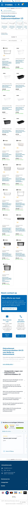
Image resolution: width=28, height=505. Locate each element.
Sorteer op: (4, 40)
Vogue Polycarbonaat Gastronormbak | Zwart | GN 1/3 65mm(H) (20, 131)
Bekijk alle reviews (6, 431)
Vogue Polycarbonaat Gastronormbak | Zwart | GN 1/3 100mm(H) (20, 86)
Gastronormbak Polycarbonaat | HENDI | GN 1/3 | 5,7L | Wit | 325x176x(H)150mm (6, 179)
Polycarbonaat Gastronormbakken (8, 11)
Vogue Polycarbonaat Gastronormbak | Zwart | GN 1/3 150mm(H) (7, 131)
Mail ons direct (7, 335)
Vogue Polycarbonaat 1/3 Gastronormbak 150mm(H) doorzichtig (7, 86)
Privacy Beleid (19, 503)
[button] (22, 4)
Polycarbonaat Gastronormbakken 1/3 (9, 13)
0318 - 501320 (20, 336)
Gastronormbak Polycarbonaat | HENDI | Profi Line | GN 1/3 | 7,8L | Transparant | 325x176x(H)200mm (20, 204)
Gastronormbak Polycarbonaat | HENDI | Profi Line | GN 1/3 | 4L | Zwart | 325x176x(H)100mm (7, 255)
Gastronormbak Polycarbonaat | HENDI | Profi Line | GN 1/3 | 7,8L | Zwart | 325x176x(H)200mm (6, 279)
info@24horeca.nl (7, 1)
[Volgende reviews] (25, 431)
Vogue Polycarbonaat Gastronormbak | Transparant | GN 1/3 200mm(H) (20, 62)
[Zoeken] (15, 4)
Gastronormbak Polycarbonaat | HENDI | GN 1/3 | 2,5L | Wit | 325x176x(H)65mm (6, 155)
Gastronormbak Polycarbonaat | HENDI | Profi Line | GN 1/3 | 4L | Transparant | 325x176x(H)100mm (6, 204)
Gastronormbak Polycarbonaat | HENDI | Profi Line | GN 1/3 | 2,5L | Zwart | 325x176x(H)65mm (20, 229)
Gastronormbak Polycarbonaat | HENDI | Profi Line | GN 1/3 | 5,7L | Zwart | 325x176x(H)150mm (21, 255)
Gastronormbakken (8, 10)
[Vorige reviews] (22, 431)
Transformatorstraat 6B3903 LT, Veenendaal (9, 473)
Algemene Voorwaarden (11, 503)
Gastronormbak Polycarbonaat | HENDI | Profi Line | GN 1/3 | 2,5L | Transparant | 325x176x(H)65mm (20, 179)
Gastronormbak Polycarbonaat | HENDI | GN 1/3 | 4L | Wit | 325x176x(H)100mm (20, 155)
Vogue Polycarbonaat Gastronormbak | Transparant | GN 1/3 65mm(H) (20, 109)
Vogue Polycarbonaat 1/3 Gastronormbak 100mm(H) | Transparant (7, 108)
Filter (13, 37)
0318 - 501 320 (17, 1)
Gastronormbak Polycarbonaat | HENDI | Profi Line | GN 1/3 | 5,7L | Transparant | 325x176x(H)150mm (6, 63)
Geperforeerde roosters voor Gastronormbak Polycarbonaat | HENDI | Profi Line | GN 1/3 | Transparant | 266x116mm (7, 230)
